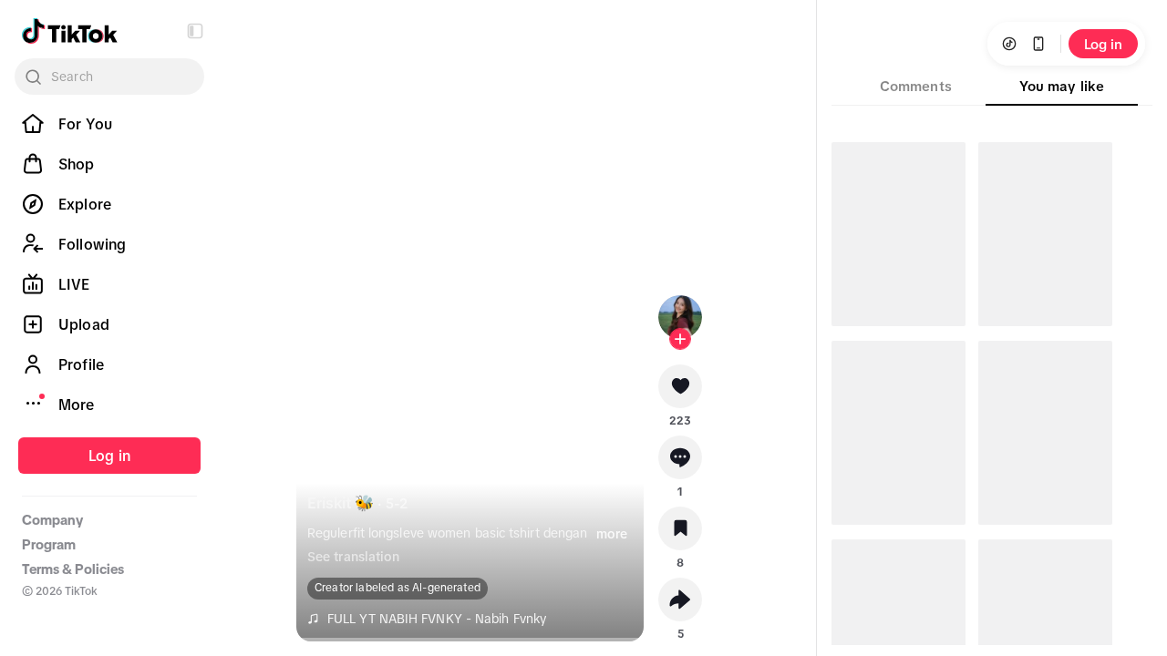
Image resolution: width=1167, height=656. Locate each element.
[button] (195, 31)
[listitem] (109, 124)
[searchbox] (109, 76)
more (611, 534)
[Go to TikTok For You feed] (70, 31)
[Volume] (322, 44)
